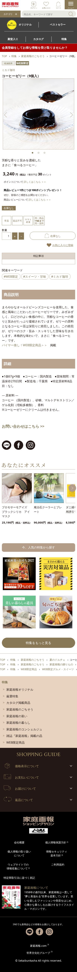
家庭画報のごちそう (19, 709)
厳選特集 (12, 696)
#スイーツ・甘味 (34, 277)
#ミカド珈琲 (59, 277)
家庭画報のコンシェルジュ (24, 729)
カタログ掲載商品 (18, 703)
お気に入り (46, 8)
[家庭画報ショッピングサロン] (10, 4)
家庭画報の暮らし (18, 723)
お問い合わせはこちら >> (23, 426)
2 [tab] (38, 153)
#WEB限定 (11, 277)
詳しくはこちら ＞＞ (35, 181)
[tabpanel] (38, 113)
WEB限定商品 (15, 742)
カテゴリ (8, 14)
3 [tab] (44, 153)
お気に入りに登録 (62, 245)
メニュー (70, 8)
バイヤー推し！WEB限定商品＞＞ (24, 345)
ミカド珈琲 (8, 70)
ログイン (33, 8)
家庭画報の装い (16, 716)
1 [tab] (33, 153)
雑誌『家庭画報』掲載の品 (24, 736)
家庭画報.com (38, 945)
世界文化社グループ (38, 953)
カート (58, 8)
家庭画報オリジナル (19, 689)
